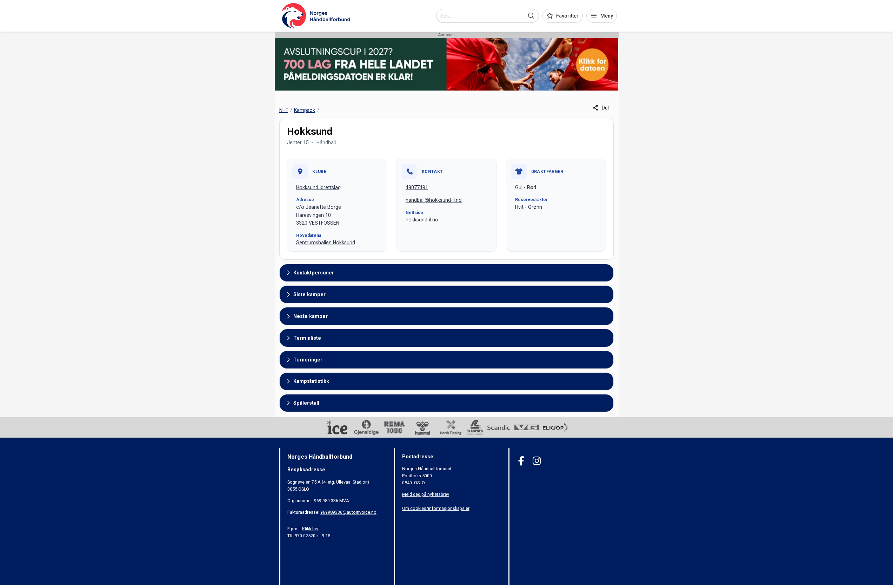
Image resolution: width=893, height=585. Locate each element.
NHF (283, 110)
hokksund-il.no (422, 219)
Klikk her (310, 528)
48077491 (417, 187)
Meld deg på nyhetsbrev (425, 494)
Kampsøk (304, 110)
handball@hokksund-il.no (434, 200)
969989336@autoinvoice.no (348, 512)
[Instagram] (536, 460)
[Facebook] (521, 460)
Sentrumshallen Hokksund (325, 242)
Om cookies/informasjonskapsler (435, 508)
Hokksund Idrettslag (318, 187)
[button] (531, 16)
